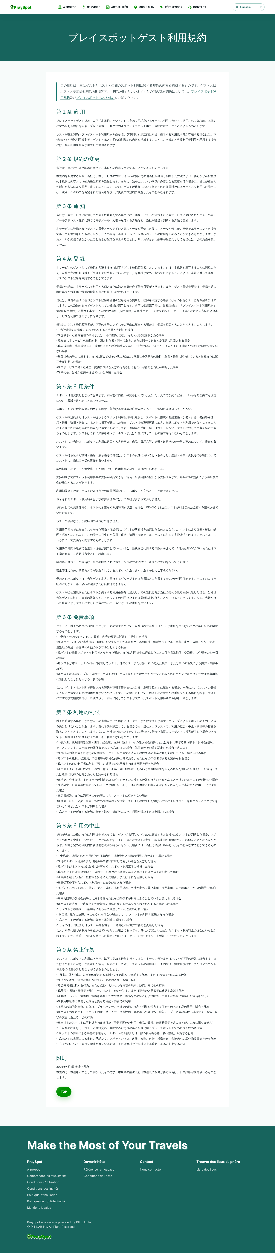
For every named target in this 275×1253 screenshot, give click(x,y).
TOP (64, 1092)
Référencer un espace (99, 1169)
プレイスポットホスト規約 (95, 97)
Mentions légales (39, 1207)
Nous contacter (151, 1169)
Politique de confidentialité (46, 1201)
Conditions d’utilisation (43, 1182)
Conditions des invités (43, 1188)
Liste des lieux (206, 1169)
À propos (33, 1169)
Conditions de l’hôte (98, 1176)
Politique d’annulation (42, 1195)
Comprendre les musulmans (46, 1176)
